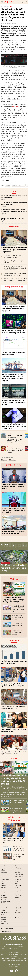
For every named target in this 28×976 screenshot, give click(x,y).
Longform (23, 545)
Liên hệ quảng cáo (6, 931)
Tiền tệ (16, 870)
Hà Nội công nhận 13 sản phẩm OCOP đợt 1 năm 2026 (18, 617)
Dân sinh (3, 919)
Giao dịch (12, 460)
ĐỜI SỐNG (3, 917)
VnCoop (14, 579)
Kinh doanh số (19, 876)
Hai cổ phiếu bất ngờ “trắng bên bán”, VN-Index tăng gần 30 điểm (14, 256)
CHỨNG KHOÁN (5, 879)
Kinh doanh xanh (5, 912)
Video (7, 545)
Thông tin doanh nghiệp (5, 902)
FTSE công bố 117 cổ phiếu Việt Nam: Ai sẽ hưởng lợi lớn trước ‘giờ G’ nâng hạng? (15, 279)
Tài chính (9, 433)
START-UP (17, 906)
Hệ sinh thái (18, 912)
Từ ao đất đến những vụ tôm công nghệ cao (18, 624)
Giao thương (4, 897)
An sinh (3, 914)
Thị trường (4, 893)
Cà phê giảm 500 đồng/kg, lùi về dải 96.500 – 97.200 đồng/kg (15, 450)
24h (11, 6)
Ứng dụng (17, 897)
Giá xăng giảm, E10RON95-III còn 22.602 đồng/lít (12, 219)
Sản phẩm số (18, 895)
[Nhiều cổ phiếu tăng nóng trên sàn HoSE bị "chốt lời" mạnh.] (14, 54)
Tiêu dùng (3, 895)
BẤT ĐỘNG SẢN (18, 879)
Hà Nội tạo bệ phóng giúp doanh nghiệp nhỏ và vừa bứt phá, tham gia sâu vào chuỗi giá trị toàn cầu (14, 211)
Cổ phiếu (4, 460)
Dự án (16, 883)
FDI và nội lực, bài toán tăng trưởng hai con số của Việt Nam (19, 848)
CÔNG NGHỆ (18, 891)
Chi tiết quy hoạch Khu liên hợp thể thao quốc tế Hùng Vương (13, 568)
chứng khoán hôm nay (18, 185)
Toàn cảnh (18, 885)
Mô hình (3, 910)
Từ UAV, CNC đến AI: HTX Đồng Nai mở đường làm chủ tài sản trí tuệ (14, 203)
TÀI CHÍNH (17, 866)
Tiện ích (17, 887)
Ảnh (2, 545)
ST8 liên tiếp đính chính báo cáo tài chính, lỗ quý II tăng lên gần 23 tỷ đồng (15, 274)
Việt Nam (3, 868)
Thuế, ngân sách (19, 874)
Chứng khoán (5, 6)
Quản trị (3, 899)
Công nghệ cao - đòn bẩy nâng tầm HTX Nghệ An (17, 632)
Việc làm (3, 921)
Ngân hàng (18, 868)
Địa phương (4, 872)
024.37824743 (15, 966)
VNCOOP (17, 917)
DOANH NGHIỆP (5, 891)
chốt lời (8, 185)
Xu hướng (17, 893)
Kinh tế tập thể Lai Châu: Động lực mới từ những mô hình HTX (16, 810)
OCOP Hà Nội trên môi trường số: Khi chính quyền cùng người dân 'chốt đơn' (18, 608)
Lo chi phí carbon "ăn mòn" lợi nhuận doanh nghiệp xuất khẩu (19, 856)
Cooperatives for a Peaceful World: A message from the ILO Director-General (14, 486)
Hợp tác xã (4, 908)
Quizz (14, 547)
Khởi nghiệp (18, 908)
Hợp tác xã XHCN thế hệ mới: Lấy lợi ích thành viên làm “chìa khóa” (14, 196)
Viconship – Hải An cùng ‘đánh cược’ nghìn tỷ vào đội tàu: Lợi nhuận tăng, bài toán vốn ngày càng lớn (15, 268)
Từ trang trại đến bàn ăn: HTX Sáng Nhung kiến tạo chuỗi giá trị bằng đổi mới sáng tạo (13, 600)
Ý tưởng (17, 910)
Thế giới (3, 870)
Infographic (14, 545)
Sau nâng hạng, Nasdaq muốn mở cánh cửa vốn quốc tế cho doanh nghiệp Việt (15, 250)
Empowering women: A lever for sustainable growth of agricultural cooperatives (13, 510)
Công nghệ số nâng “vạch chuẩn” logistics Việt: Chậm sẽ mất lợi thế (14, 840)
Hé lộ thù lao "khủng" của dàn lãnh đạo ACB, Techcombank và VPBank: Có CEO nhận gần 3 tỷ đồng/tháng (14, 439)
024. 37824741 (9, 928)
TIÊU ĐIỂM (3, 866)
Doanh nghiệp (10, 446)
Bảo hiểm (17, 872)
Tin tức (16, 881)
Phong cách (4, 923)
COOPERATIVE (4, 906)
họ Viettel (15, 106)
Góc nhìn (3, 887)
